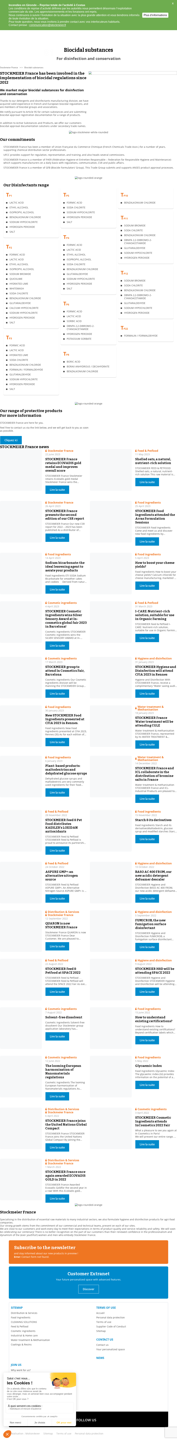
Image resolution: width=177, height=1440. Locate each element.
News (100, 1358)
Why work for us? (21, 1370)
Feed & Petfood (19, 1326)
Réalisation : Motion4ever (25, 1433)
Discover (88, 1289)
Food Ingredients (20, 1317)
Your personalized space (110, 1349)
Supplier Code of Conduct (111, 1326)
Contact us (104, 1339)
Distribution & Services (24, 1313)
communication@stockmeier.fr (47, 25)
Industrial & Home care (24, 1335)
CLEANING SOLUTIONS (24, 1322)
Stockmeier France (9, 67)
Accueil (100, 1313)
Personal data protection (110, 1317)
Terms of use (106, 1308)
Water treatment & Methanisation (30, 1340)
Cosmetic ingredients (23, 1331)
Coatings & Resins (21, 1344)
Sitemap (17, 1308)
